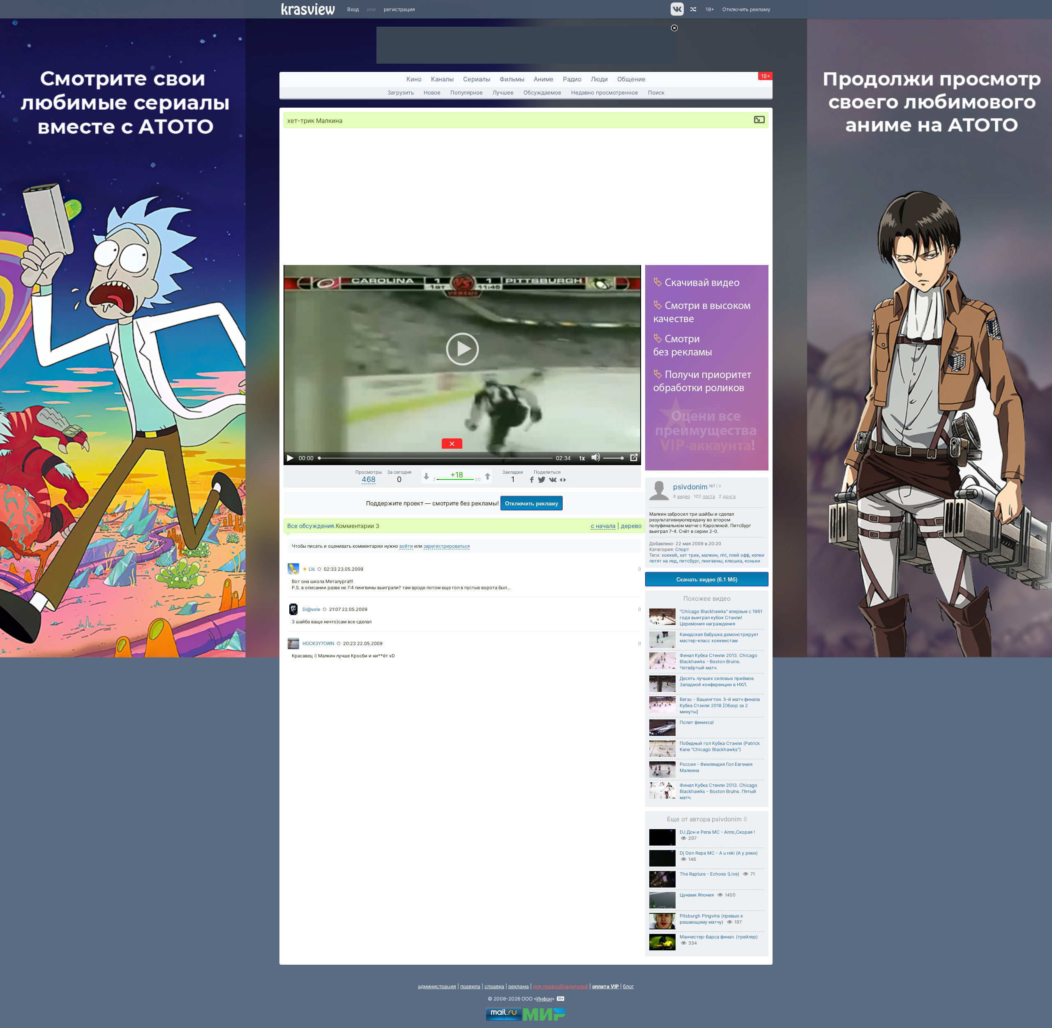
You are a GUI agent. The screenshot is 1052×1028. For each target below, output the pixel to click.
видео (683, 496)
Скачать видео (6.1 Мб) (706, 579)
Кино (414, 79)
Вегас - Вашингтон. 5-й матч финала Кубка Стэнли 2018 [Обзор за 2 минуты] (720, 705)
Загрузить (401, 92)
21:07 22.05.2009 (348, 609)
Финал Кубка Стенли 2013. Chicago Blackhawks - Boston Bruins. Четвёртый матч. (718, 661)
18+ (710, 9)
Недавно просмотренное (604, 92)
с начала (603, 525)
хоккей (669, 555)
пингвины (711, 561)
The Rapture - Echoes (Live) (709, 874)
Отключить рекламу (746, 9)
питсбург (689, 561)
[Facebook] (531, 479)
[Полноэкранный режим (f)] (634, 458)
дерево (631, 525)
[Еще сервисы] (562, 479)
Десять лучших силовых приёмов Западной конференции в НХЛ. (717, 681)
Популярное (466, 92)
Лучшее (503, 92)
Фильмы (512, 79)
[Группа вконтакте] (676, 14)
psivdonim (690, 486)
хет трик (689, 555)
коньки (752, 561)
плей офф (739, 555)
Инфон (544, 999)
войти (406, 546)
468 (369, 479)
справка (494, 986)
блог (628, 986)
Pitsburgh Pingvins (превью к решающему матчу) (711, 919)
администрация (437, 986)
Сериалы (476, 79)
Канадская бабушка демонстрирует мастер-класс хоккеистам (719, 637)
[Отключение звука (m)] (596, 458)
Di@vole (311, 609)
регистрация (399, 9)
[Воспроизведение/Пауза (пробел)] (290, 458)
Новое (432, 92)
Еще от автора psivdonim (707, 819)
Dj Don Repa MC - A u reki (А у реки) (719, 853)
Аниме (544, 79)
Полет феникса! (697, 722)
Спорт (682, 549)
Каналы (442, 79)
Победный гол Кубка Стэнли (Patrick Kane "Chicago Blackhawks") (720, 746)
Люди (599, 79)
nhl (723, 555)
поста (709, 496)
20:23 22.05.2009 (363, 643)
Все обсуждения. (311, 525)
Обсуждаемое (542, 92)
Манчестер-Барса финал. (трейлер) (719, 937)
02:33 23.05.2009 (343, 569)
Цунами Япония (697, 895)
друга (729, 496)
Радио (572, 79)
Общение (631, 79)
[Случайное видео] (692, 9)
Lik (308, 569)
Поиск (656, 92)
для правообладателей (560, 986)
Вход (353, 9)
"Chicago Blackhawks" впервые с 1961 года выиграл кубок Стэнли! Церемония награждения (721, 618)
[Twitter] (541, 479)
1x (582, 458)
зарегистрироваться (447, 546)
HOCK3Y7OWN (318, 643)
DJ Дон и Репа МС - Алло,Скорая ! (717, 832)
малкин (709, 555)
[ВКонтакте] (551, 479)
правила (470, 986)
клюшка (733, 561)
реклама (518, 986)
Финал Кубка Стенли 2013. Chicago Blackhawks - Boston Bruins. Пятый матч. (718, 791)
